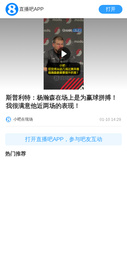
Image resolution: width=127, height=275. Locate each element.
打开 (111, 9)
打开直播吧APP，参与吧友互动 (63, 139)
